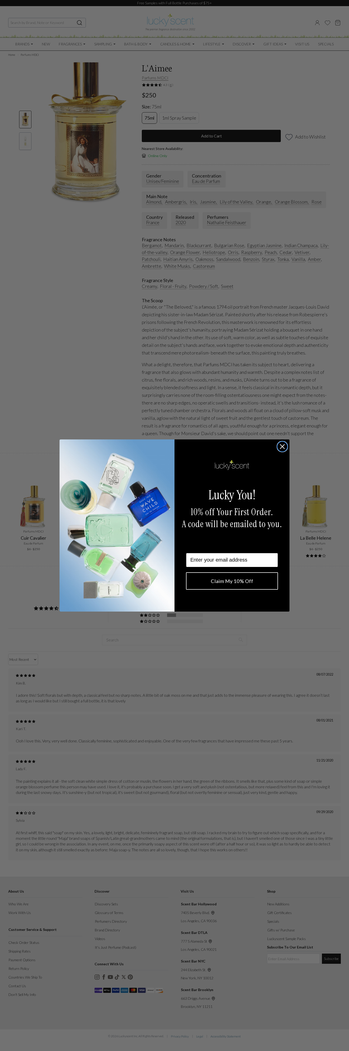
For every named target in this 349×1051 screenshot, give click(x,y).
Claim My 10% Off (232, 581)
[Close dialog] (282, 446)
